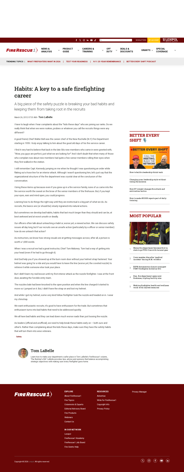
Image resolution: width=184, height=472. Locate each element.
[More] (59, 50)
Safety (19, 337)
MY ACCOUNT (154, 40)
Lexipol (31, 462)
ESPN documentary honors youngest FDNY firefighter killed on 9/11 (149, 268)
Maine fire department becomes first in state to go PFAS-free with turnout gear (150, 249)
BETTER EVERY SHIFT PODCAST (141, 61)
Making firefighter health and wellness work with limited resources (151, 286)
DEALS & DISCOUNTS (126, 50)
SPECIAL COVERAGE (162, 50)
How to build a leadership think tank (146, 172)
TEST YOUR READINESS (77, 61)
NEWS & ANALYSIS (46, 50)
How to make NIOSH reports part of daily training (148, 199)
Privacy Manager (139, 392)
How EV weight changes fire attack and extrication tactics (147, 190)
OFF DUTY (109, 50)
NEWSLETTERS (141, 40)
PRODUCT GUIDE (68, 50)
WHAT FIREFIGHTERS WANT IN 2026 (43, 61)
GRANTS (145, 50)
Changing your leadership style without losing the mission (148, 181)
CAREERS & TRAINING (88, 50)
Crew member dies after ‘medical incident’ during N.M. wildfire (147, 258)
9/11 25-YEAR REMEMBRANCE (107, 61)
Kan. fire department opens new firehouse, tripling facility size (147, 277)
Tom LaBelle (45, 117)
